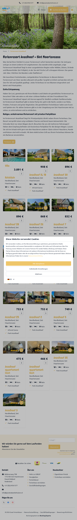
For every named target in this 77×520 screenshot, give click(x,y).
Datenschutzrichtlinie (36, 256)
